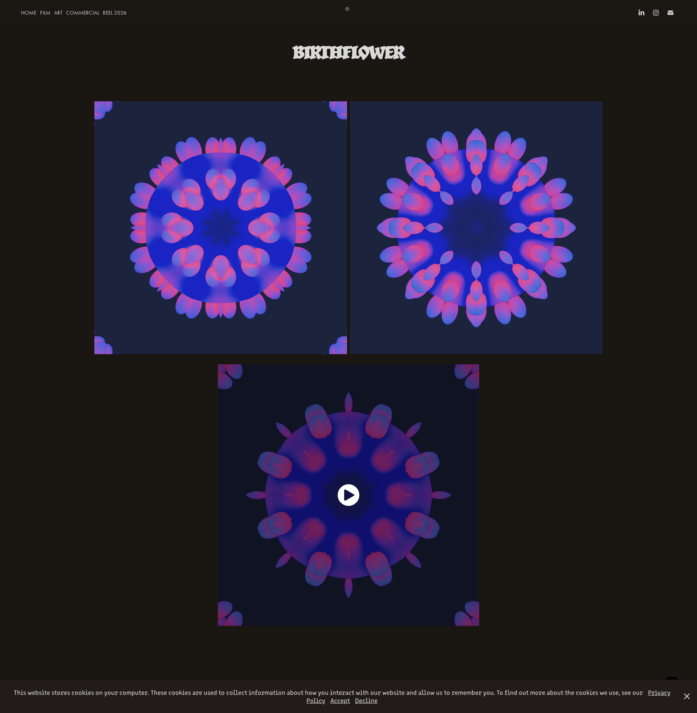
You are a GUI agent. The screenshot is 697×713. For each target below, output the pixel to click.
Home (28, 12)
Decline (366, 700)
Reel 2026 (115, 12)
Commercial (82, 12)
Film (45, 12)
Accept (340, 700)
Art (58, 12)
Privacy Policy (340, 675)
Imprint (363, 675)
